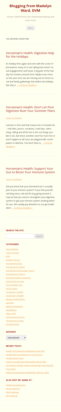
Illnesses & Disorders (15, 299)
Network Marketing (14, 306)
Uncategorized (12, 324)
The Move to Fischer (15, 320)
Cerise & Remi (12, 249)
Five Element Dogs (14, 263)
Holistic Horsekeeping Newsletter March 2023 (26, 361)
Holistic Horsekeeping (15, 385)
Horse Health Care (14, 285)
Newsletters (11, 310)
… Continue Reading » (26, 85)
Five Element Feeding (15, 267)
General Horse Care (15, 281)
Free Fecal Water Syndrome (18, 277)
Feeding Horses (13, 260)
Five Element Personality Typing (20, 270)
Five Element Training (15, 274)
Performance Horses (15, 317)
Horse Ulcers (11, 288)
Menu (30, 28)
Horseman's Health (14, 292)
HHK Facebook (12, 392)
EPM (8, 256)
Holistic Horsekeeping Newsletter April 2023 (25, 351)
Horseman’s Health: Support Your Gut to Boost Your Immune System (30, 170)
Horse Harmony (13, 388)
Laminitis (10, 302)
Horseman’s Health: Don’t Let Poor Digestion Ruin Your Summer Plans (30, 109)
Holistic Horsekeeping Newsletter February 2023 (27, 372)
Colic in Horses (12, 252)
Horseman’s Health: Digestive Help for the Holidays (30, 55)
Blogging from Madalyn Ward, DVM (30, 8)
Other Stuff (11, 313)
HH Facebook (12, 395)
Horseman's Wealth (15, 295)
